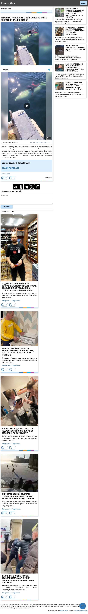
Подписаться (10, 168)
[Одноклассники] (20, 186)
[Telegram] (26, 186)
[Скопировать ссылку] (37, 186)
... (12, 297)
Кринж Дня (8, 3)
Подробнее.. (16, 301)
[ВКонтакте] (15, 186)
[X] (32, 186)
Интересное (5, 174)
